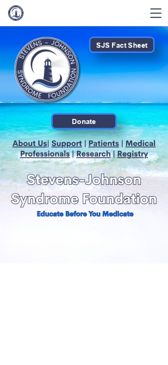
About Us (30, 143)
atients (106, 143)
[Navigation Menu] (156, 13)
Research (93, 154)
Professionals (45, 154)
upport (69, 143)
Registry (132, 154)
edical (144, 143)
